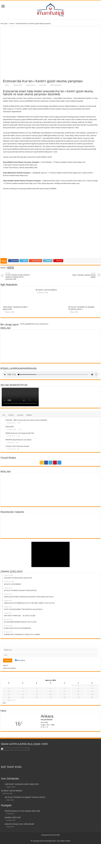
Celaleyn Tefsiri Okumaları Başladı (17, 446)
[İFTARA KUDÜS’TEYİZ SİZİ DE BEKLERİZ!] (26, 531)
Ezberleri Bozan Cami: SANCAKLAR (19, 824)
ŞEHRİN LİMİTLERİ (13, 817)
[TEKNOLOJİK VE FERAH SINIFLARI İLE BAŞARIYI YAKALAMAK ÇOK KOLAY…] (42, 520)
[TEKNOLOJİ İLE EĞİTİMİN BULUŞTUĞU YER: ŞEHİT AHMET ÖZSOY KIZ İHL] (59, 520)
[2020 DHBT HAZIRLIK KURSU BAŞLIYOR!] (10, 520)
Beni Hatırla (21, 660)
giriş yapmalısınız (42, 324)
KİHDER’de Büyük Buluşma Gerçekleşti (18, 440)
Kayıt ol (5, 665)
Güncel (33, 85)
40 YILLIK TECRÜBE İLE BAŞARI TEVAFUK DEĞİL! (81, 308)
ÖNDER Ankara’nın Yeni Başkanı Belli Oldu (19, 433)
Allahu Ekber (9, 427)
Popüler (11, 415)
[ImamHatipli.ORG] (50, 9)
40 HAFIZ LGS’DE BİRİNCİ (46, 290)
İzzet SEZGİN (55, 835)
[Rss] (42, 463)
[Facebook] (46, 463)
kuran (10, 268)
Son (3, 415)
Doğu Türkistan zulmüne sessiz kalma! (84, 275)
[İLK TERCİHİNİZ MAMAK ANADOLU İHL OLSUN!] (10, 531)
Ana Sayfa (4, 23)
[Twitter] (50, 463)
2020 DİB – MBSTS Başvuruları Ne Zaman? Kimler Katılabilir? (26, 420)
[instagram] (59, 463)
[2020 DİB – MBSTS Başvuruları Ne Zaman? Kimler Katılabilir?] (3, 420)
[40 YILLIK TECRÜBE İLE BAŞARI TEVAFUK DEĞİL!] (26, 520)
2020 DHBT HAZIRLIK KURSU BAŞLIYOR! (22, 784)
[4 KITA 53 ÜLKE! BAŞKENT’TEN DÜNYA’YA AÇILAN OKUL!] (75, 520)
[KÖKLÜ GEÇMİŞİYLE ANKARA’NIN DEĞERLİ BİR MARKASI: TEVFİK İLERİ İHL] (59, 531)
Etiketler (29, 415)
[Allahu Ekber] (3, 427)
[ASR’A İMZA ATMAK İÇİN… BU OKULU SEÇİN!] (91, 520)
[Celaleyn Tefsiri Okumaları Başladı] (3, 446)
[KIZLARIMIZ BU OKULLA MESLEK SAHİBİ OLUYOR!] (75, 531)
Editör (7, 85)
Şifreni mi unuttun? (9, 668)
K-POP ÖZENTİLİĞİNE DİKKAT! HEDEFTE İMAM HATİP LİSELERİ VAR (17, 276)
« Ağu (4, 703)
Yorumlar (20, 415)
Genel (12, 23)
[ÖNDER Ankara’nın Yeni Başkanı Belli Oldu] (3, 433)
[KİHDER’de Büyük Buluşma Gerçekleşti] (3, 440)
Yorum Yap (42, 85)
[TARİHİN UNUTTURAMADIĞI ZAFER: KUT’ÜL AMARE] (42, 531)
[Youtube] (55, 463)
